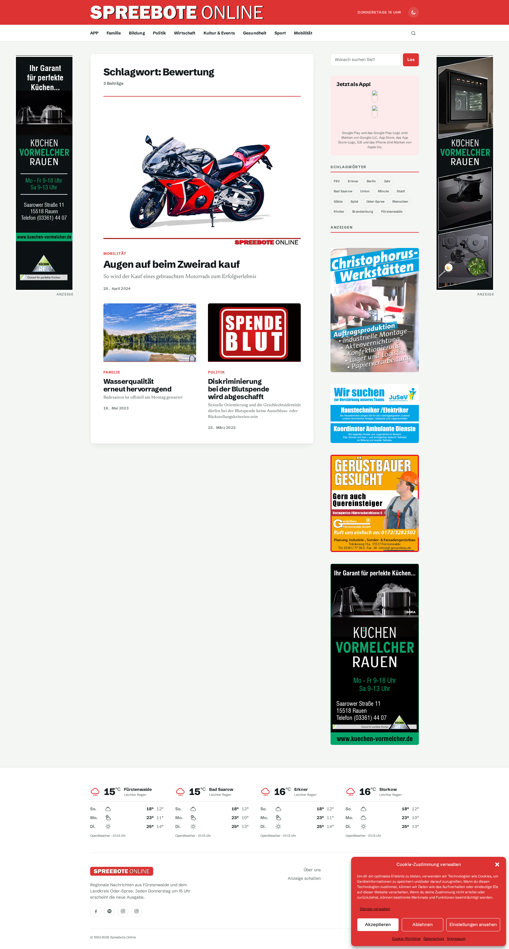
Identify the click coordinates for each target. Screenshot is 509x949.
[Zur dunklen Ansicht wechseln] (413, 12)
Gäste (338, 201)
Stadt (401, 191)
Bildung (137, 33)
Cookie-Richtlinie (406, 938)
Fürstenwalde (391, 211)
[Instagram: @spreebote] (122, 911)
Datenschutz (434, 938)
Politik (159, 33)
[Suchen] (413, 33)
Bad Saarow (343, 191)
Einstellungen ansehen (473, 924)
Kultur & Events (219, 33)
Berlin (371, 181)
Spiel (354, 201)
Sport (280, 33)
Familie (114, 33)
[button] (497, 864)
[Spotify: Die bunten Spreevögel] (109, 911)
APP (94, 33)
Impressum (456, 938)
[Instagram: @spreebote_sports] (136, 911)
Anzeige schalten (304, 878)
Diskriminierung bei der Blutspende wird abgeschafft (238, 389)
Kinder (339, 211)
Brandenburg (362, 211)
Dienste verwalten (375, 909)
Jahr (387, 181)
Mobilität (303, 33)
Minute (383, 191)
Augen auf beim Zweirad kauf (171, 264)
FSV (337, 181)
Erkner (353, 181)
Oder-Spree (375, 201)
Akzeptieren (378, 924)
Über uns (312, 869)
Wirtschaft (184, 33)
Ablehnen (422, 924)
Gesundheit (254, 33)
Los (411, 59)
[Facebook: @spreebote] (95, 911)
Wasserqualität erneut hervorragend (137, 385)
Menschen (400, 201)
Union (365, 191)
